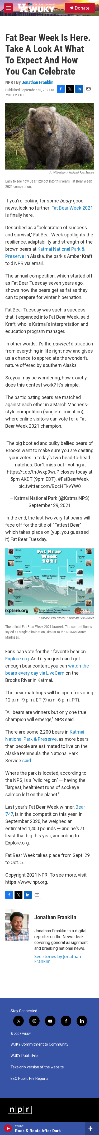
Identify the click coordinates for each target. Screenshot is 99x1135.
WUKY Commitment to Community (39, 1044)
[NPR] (20, 1110)
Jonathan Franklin (37, 82)
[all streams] (92, 1128)
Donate (82, 8)
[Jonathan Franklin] (17, 925)
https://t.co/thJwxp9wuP (33, 472)
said (26, 760)
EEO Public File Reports (30, 1079)
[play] (8, 1128)
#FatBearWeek (73, 479)
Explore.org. (18, 658)
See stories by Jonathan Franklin (57, 959)
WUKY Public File (24, 1056)
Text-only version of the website (37, 1067)
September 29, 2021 (50, 505)
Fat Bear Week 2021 (72, 208)
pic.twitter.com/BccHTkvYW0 (49, 486)
